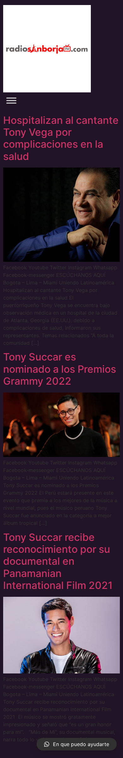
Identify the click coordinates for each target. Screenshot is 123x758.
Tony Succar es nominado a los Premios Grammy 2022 (59, 369)
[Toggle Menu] (11, 100)
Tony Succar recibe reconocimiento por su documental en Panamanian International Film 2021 (58, 561)
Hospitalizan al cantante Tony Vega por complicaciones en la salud (61, 138)
